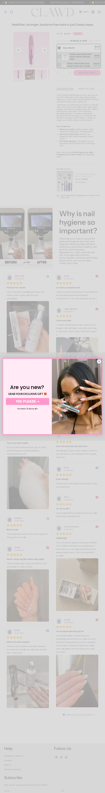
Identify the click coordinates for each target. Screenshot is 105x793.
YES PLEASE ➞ (27, 401)
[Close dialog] (99, 361)
